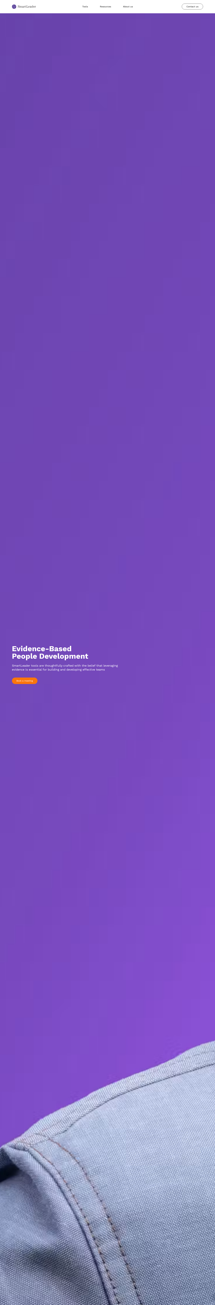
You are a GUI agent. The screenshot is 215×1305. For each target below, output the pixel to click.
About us (128, 6)
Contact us (192, 6)
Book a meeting (24, 680)
